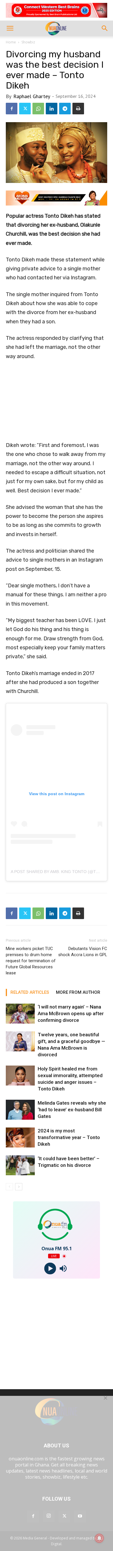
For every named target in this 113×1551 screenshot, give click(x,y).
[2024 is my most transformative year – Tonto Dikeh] (20, 1137)
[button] (10, 28)
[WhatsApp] (38, 108)
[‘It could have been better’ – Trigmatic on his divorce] (20, 1165)
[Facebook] (11, 108)
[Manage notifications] (99, 1538)
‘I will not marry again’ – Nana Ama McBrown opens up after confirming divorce (71, 1013)
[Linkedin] (51, 108)
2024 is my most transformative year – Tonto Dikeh (69, 1137)
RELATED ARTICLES (29, 992)
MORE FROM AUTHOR (78, 992)
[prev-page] (9, 1186)
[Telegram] (65, 108)
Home (11, 42)
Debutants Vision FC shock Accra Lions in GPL (82, 951)
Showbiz (28, 42)
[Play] (50, 1268)
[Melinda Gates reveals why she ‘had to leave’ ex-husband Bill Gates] (20, 1110)
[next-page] (18, 1186)
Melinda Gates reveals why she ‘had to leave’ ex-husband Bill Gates (72, 1109)
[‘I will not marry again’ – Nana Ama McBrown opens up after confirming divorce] (20, 1014)
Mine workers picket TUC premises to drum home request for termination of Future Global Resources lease (31, 961)
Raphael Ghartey (31, 96)
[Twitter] (25, 108)
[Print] (78, 108)
